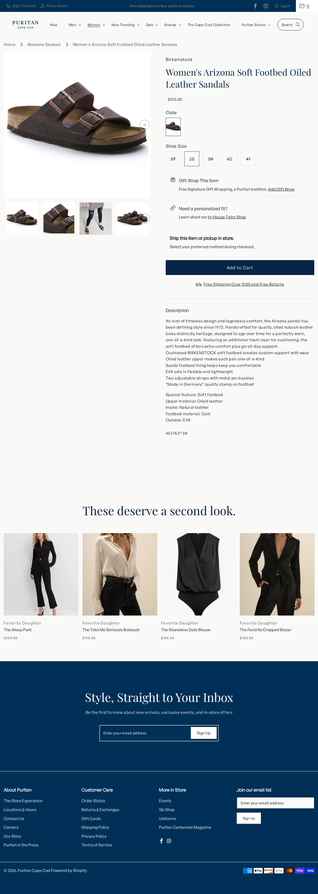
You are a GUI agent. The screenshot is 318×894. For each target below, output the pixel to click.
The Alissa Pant (18, 629)
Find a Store (57, 6)
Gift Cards (91, 818)
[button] (307, 6)
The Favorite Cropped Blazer (265, 629)
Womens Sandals (44, 44)
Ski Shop (167, 809)
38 (192, 159)
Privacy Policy (94, 836)
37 (175, 161)
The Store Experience (23, 800)
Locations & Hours (20, 809)
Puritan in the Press (21, 844)
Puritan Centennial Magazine (185, 827)
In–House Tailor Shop (227, 216)
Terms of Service (96, 844)
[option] (77, 124)
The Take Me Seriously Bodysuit (110, 629)
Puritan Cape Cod (34, 870)
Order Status (93, 800)
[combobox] (291, 25)
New (54, 25)
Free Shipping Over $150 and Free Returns (244, 284)
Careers (11, 827)
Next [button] (145, 125)
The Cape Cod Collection (209, 25)
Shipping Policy (95, 827)
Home (9, 44)
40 (229, 159)
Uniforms (167, 818)
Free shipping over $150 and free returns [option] (162, 5)
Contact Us (14, 818)
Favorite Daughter (22, 622)
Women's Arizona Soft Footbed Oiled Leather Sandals (125, 44)
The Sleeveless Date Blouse (185, 629)
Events (165, 800)
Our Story (12, 836)
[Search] (297, 24)
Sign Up (204, 732)
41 (251, 161)
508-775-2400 (24, 6)
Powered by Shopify (69, 870)
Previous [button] (10, 125)
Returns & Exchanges (100, 809)
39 (213, 161)
